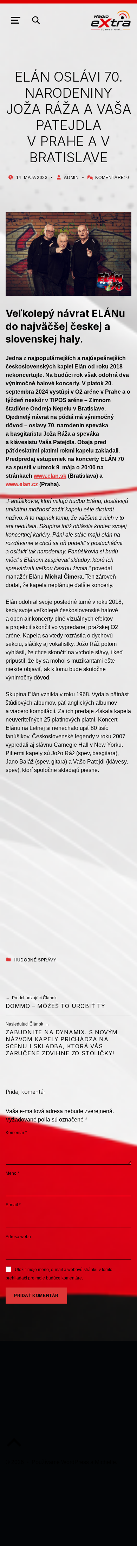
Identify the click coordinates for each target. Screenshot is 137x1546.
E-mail (13, 1204)
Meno (12, 1173)
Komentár (16, 1132)
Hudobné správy (35, 960)
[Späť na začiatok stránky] (14, 1448)
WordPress (75, 1462)
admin (71, 177)
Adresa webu (18, 1236)
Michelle (105, 1462)
